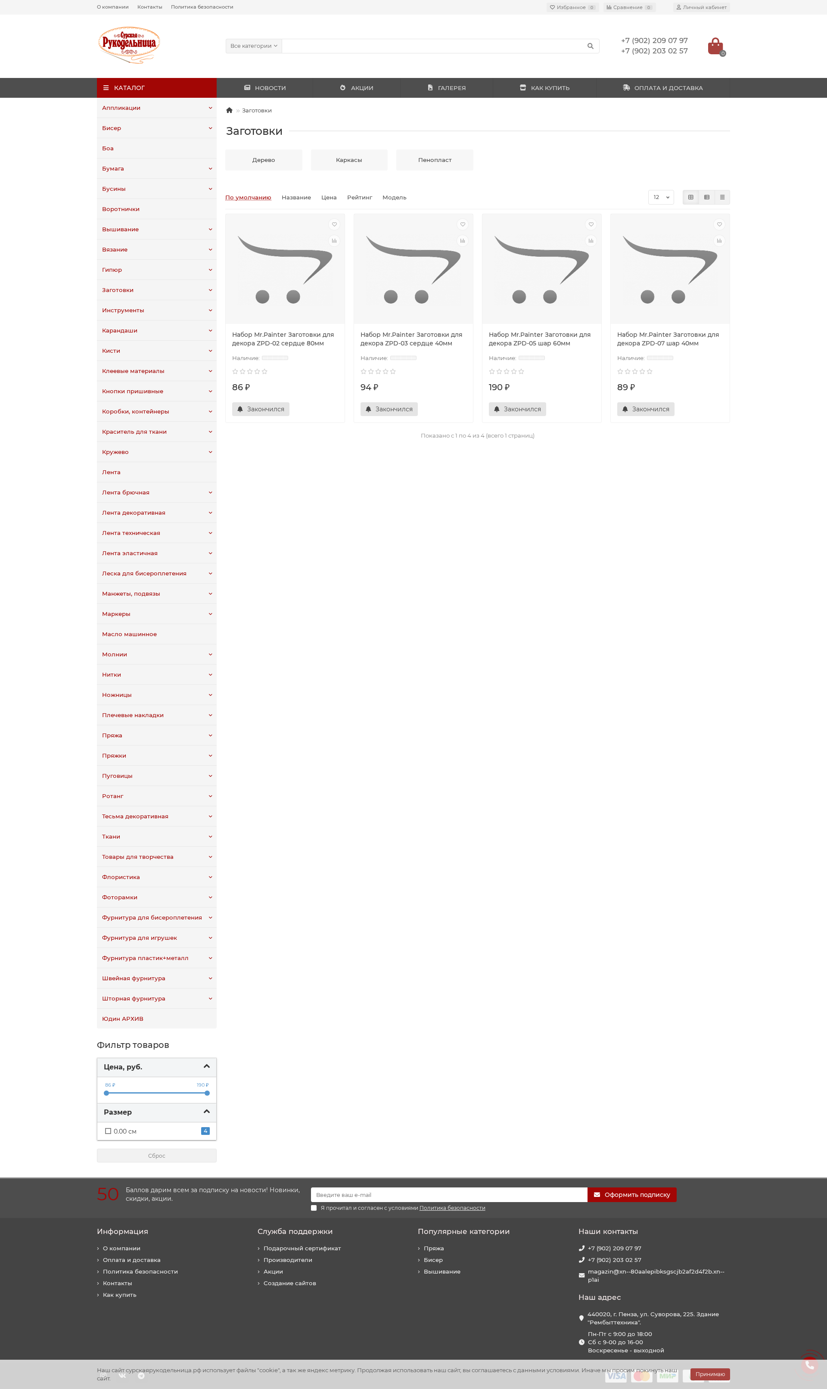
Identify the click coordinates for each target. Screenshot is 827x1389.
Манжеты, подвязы (131, 593)
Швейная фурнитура (133, 978)
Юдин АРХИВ (122, 1018)
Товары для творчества (138, 856)
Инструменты (123, 310)
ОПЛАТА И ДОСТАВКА (668, 87)
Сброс (156, 1156)
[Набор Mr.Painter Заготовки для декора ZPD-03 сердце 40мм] (413, 270)
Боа (108, 148)
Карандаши (119, 330)
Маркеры (116, 613)
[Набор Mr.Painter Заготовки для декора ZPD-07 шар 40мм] (670, 270)
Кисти (111, 350)
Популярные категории (464, 1231)
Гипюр (112, 269)
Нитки (111, 674)
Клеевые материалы (133, 370)
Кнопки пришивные (132, 391)
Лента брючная (125, 492)
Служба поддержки (295, 1231)
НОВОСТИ (270, 87)
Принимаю (710, 1374)
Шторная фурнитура (133, 998)
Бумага (113, 168)
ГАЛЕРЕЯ (452, 87)
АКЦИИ (362, 87)
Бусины (114, 188)
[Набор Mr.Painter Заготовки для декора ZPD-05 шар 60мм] (542, 270)
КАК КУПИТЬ (550, 87)
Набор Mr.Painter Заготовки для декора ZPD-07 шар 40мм (668, 339)
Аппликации (121, 107)
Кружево (115, 451)
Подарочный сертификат (302, 1248)
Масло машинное (129, 634)
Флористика (121, 876)
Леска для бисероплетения (144, 573)
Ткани (111, 836)
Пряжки (114, 755)
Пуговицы (117, 775)
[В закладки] (334, 224)
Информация (122, 1231)
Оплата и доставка (132, 1259)
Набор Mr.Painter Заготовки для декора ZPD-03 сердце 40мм (412, 339)
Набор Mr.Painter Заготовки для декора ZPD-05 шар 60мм (540, 339)
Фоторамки (119, 897)
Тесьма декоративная (135, 816)
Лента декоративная (133, 512)
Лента (111, 472)
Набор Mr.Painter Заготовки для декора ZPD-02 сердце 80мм (283, 339)
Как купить (120, 1294)
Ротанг (112, 795)
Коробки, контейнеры (135, 411)
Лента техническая (131, 532)
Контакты (149, 7)
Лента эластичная (130, 553)
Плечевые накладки (133, 715)
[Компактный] (722, 197)
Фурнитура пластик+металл (145, 957)
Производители (288, 1259)
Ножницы (117, 694)
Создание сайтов (290, 1283)
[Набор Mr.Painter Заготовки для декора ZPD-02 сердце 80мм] (285, 270)
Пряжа (112, 735)
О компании (113, 7)
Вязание (114, 249)
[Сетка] (691, 197)
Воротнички (121, 208)
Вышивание (120, 229)
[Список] (707, 197)
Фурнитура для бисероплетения (152, 917)
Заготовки (118, 289)
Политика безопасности (202, 7)
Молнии (114, 654)
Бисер (111, 127)
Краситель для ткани (134, 431)
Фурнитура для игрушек (139, 937)
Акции (273, 1271)
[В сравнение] (334, 241)
